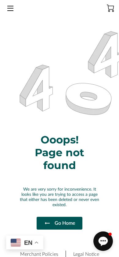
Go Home (65, 223)
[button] (103, 241)
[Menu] (10, 8)
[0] (110, 8)
